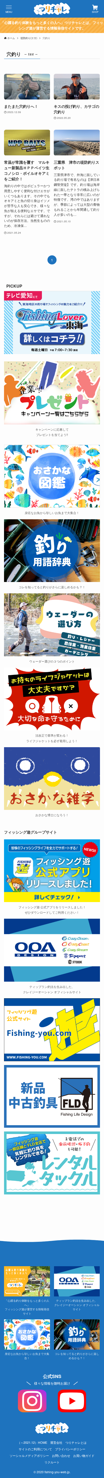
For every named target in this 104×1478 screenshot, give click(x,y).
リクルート (52, 1462)
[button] (9, 9)
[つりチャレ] (52, 9)
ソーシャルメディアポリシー (29, 1455)
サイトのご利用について (35, 1449)
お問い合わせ (61, 1455)
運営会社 (56, 1442)
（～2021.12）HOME (32, 1442)
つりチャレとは (76, 1442)
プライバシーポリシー (70, 1449)
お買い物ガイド (83, 1455)
